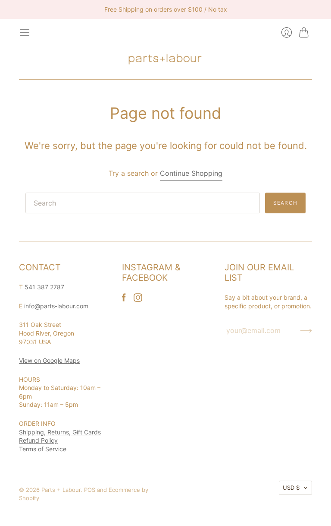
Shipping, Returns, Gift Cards (60, 432)
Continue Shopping (191, 173)
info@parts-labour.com (56, 306)
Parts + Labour (61, 489)
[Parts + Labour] (165, 59)
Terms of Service (42, 449)
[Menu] (25, 32)
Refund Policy (38, 440)
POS (89, 489)
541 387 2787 (44, 287)
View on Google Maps (49, 360)
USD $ (291, 487)
